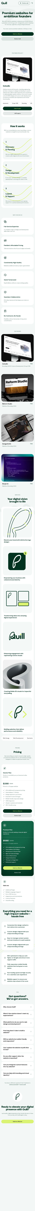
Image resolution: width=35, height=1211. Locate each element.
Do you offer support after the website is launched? (13, 1057)
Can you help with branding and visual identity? (16, 1074)
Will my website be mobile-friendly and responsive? (15, 1040)
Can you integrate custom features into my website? (15, 1066)
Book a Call (17, 39)
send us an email (13, 1084)
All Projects (17, 113)
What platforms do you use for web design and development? (15, 1023)
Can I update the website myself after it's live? (16, 1049)
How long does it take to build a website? (14, 1031)
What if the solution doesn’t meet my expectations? (16, 1014)
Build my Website (17, 34)
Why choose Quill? (9, 1007)
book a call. (23, 1084)
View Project (17, 108)
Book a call (25, 3)
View (31, 363)
